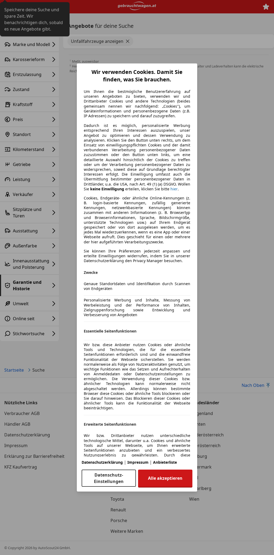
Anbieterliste (165, 462)
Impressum (138, 462)
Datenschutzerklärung (102, 462)
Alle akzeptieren (165, 478)
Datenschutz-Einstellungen (109, 478)
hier (174, 189)
